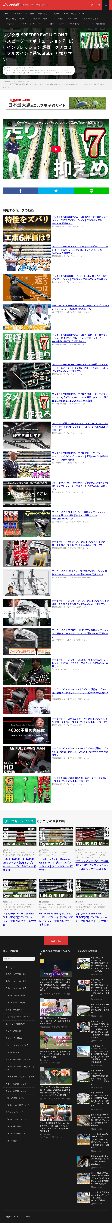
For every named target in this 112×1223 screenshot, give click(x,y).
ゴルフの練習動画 (97, 24)
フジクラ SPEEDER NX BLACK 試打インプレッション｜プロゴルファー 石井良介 (92, 917)
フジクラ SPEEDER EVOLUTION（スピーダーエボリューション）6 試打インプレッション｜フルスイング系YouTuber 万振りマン (80, 220)
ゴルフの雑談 (57, 19)
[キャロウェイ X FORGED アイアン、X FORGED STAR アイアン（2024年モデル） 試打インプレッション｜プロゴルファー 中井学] (83, 985)
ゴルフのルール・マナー (16, 1119)
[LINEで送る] (91, 190)
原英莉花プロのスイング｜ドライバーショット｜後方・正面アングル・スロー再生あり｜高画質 (55, 1054)
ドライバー (72, 19)
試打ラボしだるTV (23, 855)
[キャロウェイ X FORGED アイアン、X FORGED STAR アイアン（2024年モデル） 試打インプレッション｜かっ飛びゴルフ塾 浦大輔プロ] (83, 1026)
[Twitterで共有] (56, 190)
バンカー (50, 24)
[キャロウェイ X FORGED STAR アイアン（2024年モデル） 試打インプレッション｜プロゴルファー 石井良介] (83, 1098)
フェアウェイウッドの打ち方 (18, 1017)
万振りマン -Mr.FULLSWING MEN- (34, 70)
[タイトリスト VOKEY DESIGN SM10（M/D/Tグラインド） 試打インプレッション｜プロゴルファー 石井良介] (83, 1139)
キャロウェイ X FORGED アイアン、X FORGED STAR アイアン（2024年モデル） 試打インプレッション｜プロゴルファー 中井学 (100, 988)
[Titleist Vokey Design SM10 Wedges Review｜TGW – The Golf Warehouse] (83, 1161)
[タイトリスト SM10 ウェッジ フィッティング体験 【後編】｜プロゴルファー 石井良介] (83, 1197)
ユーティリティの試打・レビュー (20, 1077)
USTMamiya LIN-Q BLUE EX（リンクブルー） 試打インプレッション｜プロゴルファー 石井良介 (56, 919)
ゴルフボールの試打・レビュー (19, 1105)
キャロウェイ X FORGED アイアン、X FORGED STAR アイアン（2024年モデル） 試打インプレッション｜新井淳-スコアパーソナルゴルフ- (100, 1054)
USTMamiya (60, 904)
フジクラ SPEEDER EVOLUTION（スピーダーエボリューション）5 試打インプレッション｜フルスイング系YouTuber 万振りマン (80, 249)
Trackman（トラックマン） (51, 852)
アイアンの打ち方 (13, 1031)
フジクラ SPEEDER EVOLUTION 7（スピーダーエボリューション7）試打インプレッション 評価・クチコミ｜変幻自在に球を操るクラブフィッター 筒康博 (80, 397)
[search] (33, 959)
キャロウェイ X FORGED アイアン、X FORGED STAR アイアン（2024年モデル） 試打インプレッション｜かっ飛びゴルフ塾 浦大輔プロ (100, 1029)
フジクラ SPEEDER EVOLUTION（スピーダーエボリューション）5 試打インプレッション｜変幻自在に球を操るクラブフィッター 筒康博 (80, 456)
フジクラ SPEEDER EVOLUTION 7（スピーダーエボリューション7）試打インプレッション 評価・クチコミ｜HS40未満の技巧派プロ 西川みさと (79, 338)
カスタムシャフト (13, 70)
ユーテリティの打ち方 (15, 1024)
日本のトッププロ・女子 (73, 14)
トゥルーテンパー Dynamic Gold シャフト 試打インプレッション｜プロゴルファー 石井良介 (56, 864)
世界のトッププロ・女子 (48, 14)
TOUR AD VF (95, 857)
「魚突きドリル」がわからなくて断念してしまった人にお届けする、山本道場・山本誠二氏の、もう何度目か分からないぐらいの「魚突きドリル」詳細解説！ (55, 985)
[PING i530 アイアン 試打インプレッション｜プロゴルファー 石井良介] (83, 1009)
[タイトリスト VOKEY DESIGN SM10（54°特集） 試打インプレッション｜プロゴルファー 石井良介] (83, 1120)
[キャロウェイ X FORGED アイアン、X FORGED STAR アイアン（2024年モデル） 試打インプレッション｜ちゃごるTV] (83, 963)
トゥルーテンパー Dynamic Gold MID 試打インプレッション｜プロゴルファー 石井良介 (19, 919)
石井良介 (12, 855)
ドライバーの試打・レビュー (80, 312)
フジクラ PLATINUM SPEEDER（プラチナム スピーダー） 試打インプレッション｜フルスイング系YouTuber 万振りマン (80, 486)
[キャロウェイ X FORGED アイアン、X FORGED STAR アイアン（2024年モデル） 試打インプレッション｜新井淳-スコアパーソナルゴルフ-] (83, 1051)
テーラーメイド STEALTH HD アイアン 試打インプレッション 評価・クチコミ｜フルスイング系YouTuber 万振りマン (80, 633)
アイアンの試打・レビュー (80, 548)
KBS (33, 855)
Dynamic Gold (59, 855)
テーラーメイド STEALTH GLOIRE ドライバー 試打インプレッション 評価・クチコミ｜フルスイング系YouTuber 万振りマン (80, 663)
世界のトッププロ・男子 (23, 14)
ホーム (6, 14)
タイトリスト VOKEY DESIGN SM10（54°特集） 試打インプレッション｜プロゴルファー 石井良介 (100, 1120)
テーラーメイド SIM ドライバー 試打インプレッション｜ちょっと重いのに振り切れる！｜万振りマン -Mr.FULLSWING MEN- (80, 515)
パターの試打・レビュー (16, 1098)
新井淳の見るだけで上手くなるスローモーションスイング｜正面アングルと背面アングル (55, 1021)
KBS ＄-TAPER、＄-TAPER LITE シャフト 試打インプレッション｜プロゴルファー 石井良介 (19, 864)
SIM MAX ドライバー (42, 72)
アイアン (24, 24)
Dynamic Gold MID (10, 909)
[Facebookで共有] (20, 190)
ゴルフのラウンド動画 (14, 19)
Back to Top (56, 941)
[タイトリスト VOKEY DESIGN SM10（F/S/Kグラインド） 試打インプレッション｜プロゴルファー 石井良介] (83, 1178)
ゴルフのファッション (15, 1134)
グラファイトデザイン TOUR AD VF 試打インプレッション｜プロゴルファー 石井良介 (92, 865)
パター (61, 24)
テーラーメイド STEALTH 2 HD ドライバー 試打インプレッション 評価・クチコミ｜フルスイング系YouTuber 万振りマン (80, 751)
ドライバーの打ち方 (14, 1010)
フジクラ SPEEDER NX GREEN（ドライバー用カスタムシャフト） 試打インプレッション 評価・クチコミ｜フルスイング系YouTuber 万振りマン (80, 367)
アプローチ (37, 24)
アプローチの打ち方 (14, 1038)
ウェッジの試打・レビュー (80, 577)
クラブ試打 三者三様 (24, 72)
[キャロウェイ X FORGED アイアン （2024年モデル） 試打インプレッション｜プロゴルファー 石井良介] (83, 1075)
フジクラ (12, 72)
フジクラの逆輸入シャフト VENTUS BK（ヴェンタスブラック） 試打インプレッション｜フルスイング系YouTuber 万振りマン (80, 427)
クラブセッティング (77, 24)
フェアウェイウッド (89, 19)
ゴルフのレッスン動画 (38, 19)
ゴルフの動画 (24, 1217)
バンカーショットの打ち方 (17, 1045)
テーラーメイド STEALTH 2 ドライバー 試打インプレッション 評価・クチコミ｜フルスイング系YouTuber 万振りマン (80, 692)
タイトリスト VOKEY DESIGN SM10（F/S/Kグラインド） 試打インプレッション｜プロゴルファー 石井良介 (100, 1178)
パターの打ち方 (12, 1052)
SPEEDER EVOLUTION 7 (61, 72)
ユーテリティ (11, 24)
